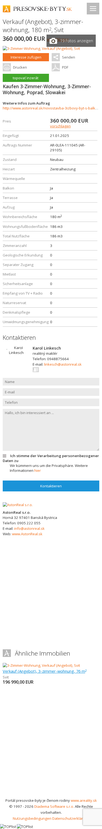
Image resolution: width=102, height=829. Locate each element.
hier (37, 470)
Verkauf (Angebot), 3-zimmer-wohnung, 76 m (45, 671)
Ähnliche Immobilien (42, 653)
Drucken (20, 67)
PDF (65, 67)
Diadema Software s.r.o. (54, 806)
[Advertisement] (51, 744)
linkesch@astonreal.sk (63, 364)
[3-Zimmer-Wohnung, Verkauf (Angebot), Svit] (41, 48)
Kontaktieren (51, 486)
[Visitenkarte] (36, 369)
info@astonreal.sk (29, 528)
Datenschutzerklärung (70, 818)
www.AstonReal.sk (27, 533)
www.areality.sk (84, 800)
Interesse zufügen (26, 57)
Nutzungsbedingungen (32, 818)
